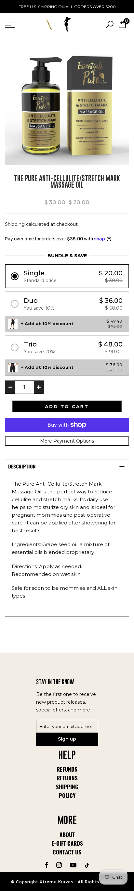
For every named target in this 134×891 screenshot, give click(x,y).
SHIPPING (67, 786)
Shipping (15, 224)
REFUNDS (67, 769)
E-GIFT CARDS (67, 843)
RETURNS (67, 778)
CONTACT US (67, 852)
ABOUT (67, 834)
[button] (67, 276)
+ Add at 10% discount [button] (47, 323)
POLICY (67, 795)
